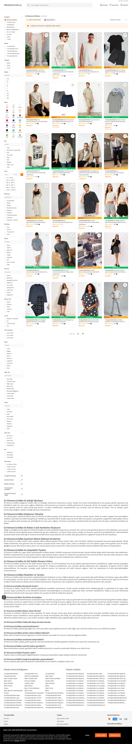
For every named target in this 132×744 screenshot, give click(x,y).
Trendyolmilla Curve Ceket (115, 688)
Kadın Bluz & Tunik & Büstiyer (13, 690)
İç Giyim (6, 693)
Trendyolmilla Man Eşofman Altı (34, 703)
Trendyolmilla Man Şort (11, 707)
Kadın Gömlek (8, 683)
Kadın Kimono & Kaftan (52, 678)
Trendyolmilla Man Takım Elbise (96, 678)
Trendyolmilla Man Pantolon (54, 693)
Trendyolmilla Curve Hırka (115, 690)
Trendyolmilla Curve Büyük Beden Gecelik (96, 693)
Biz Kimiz (6, 719)
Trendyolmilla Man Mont (53, 695)
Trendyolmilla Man (10, 676)
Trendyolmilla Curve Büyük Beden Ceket (117, 683)
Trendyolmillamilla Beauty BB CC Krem (96, 700)
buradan (16, 741)
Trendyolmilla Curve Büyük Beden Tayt (96, 698)
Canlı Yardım (60, 721)
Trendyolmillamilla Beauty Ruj (117, 698)
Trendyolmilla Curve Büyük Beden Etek (76, 683)
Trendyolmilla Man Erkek (12, 695)
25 (78, 334)
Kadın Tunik (49, 688)
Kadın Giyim (49, 676)
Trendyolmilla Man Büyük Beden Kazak (117, 676)
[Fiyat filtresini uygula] (21, 174)
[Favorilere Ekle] (46, 35)
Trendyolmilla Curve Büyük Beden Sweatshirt (76, 690)
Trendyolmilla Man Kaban (33, 705)
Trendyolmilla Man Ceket (53, 698)
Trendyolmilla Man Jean (11, 698)
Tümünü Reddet (101, 735)
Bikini (47, 690)
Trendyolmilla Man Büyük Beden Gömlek (76, 674)
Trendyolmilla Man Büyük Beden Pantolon (76, 676)
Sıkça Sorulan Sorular (63, 719)
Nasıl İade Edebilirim (63, 724)
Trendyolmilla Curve (31, 674)
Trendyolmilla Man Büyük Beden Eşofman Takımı (76, 678)
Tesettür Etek (49, 681)
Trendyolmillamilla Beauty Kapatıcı (96, 705)
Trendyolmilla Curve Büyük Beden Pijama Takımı (96, 681)
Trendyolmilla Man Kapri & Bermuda (34, 707)
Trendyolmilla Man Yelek (94, 674)
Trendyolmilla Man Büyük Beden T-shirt (14, 705)
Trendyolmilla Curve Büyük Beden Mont (76, 693)
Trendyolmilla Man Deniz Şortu (117, 678)
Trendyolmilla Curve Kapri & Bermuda (76, 695)
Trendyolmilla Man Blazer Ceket (55, 707)
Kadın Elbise (28, 686)
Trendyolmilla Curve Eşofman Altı (76, 698)
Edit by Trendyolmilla (31, 676)
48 (83, 334)
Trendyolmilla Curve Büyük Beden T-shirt (76, 681)
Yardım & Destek (124, 1)
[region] (66, 735)
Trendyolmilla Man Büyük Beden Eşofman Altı (96, 676)
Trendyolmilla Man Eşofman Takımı (14, 700)
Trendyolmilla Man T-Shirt (33, 698)
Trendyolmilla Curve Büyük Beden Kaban (96, 690)
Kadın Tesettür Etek (31, 678)
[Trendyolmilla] (12, 5)
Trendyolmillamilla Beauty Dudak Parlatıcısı (76, 700)
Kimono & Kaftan (30, 681)
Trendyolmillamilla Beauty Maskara (117, 703)
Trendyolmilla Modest (11, 674)
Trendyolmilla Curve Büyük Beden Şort (117, 693)
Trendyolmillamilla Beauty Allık (117, 700)
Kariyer (6, 721)
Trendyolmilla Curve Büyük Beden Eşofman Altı (96, 695)
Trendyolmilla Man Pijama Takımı (55, 700)
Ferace (6, 688)
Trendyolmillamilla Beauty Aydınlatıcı (76, 703)
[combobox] (118, 19)
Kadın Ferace (8, 686)
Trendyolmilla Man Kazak (33, 700)
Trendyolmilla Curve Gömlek (116, 681)
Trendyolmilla (49, 674)
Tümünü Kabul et (115, 735)
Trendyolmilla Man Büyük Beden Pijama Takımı (117, 674)
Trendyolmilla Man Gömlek (12, 703)
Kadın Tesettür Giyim (10, 678)
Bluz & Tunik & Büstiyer (32, 688)
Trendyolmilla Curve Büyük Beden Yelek (117, 695)
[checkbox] (7, 106)
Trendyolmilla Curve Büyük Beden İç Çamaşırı (96, 688)
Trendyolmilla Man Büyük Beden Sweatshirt (55, 703)
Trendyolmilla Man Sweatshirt (34, 693)
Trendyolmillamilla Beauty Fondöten (96, 703)
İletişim (6, 724)
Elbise (47, 686)
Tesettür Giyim (29, 683)
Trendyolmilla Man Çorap (33, 695)
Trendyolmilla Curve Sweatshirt (96, 686)
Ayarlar (87, 735)
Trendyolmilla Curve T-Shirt (95, 683)
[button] (13, 17)
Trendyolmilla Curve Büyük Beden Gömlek (76, 688)
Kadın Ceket (28, 690)
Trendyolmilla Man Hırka (53, 705)
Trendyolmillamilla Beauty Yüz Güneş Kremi (76, 705)
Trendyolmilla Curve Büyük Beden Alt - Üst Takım (76, 686)
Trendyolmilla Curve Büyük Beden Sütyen (117, 686)
